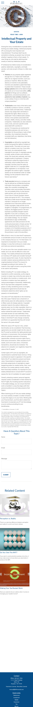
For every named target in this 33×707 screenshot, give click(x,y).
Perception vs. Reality (8, 519)
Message (4, 459)
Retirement (16, 695)
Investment (16, 697)
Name (3, 437)
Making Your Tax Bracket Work (11, 588)
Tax (16, 704)
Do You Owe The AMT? (8, 552)
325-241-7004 (18, 678)
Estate (16, 700)
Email (3, 448)
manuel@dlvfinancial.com (16, 689)
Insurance (16, 702)
